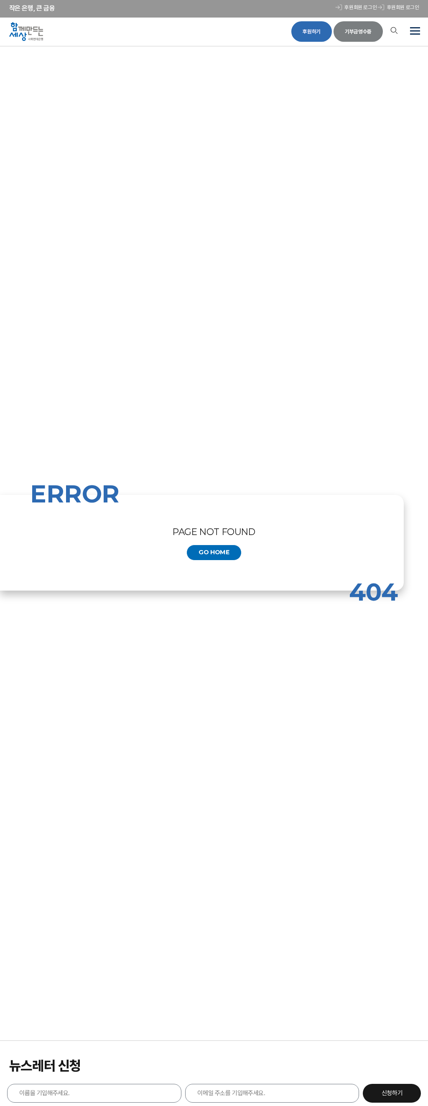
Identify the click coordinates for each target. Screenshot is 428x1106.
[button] (414, 31)
